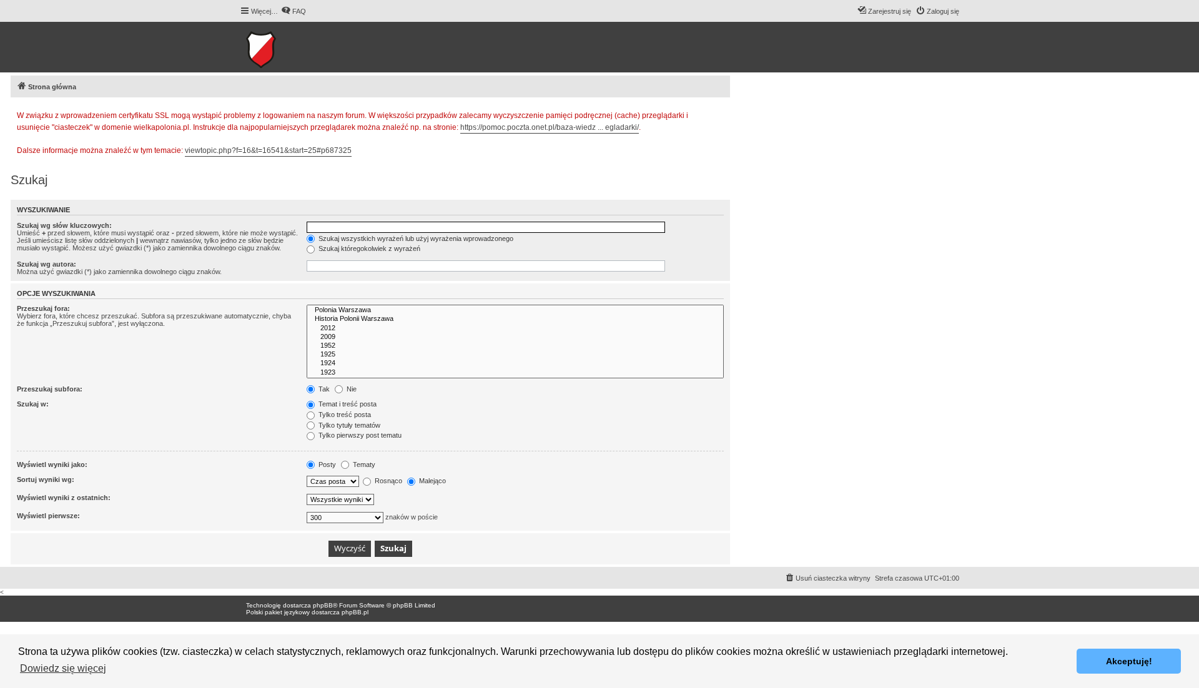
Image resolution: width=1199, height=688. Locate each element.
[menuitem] (293, 11)
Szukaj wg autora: (46, 264)
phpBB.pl (355, 612)
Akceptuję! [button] (1129, 661)
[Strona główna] (299, 47)
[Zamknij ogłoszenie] (720, 113)
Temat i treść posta (347, 404)
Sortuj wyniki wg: (45, 479)
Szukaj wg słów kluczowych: (64, 225)
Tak (323, 389)
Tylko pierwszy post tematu (359, 435)
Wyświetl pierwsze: (48, 515)
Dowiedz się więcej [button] (63, 668)
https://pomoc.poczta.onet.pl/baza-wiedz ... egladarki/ (549, 127)
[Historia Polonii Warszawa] (515, 319)
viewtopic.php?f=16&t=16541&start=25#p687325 (268, 150)
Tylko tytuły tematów (348, 425)
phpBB (323, 605)
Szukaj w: (33, 404)
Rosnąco (387, 480)
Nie (351, 389)
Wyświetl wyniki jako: (52, 464)
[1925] (515, 354)
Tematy (363, 464)
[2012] (515, 328)
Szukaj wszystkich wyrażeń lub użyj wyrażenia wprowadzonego (415, 238)
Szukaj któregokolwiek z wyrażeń (368, 248)
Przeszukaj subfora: (49, 389)
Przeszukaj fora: (43, 308)
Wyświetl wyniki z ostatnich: (64, 497)
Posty (326, 464)
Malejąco (431, 480)
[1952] (515, 346)
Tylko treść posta (344, 414)
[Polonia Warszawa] (515, 310)
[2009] (515, 337)
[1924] (515, 363)
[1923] (515, 372)
